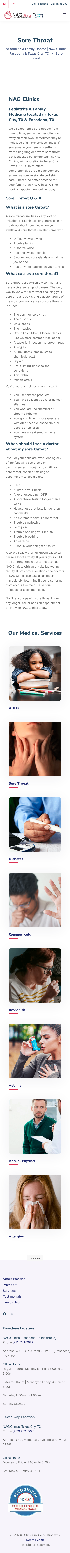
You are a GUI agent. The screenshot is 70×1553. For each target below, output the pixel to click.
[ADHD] (35, 673)
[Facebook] (4, 4)
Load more (35, 1258)
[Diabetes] (35, 824)
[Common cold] (35, 900)
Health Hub (11, 1302)
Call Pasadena (40, 3)
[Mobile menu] (64, 14)
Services (9, 1290)
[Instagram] (13, 4)
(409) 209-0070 (23, 1431)
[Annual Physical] (35, 1126)
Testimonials (12, 1296)
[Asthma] (35, 1051)
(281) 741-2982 (23, 1342)
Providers (10, 1285)
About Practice (14, 1279)
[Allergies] (35, 1202)
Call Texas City (59, 3)
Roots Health (35, 1540)
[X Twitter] (22, 4)
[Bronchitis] (35, 975)
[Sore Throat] (35, 749)
